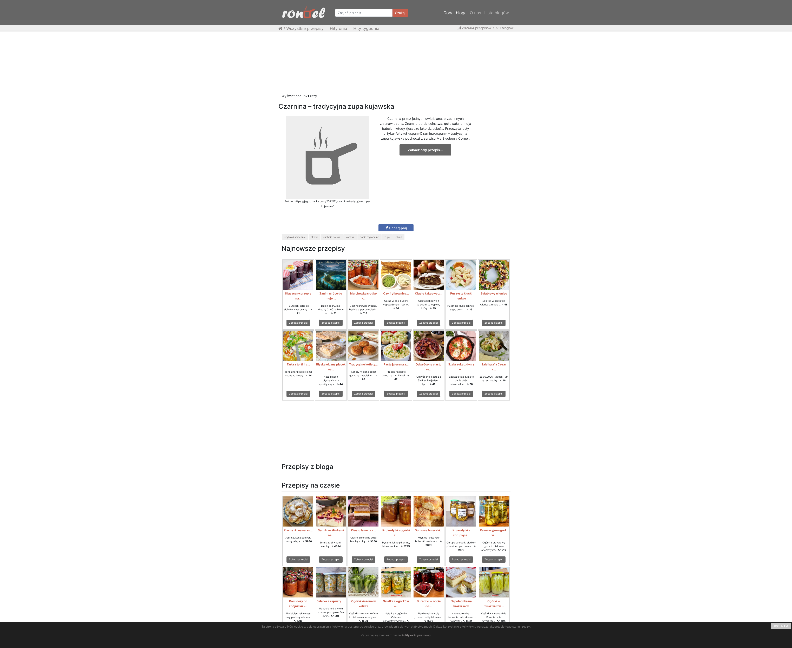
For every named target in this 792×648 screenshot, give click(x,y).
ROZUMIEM (781, 626)
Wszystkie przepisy (305, 28)
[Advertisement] (396, 64)
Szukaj (400, 13)
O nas (475, 12)
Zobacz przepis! (298, 322)
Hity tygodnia (366, 28)
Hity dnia (338, 28)
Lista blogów (496, 12)
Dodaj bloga (455, 12)
